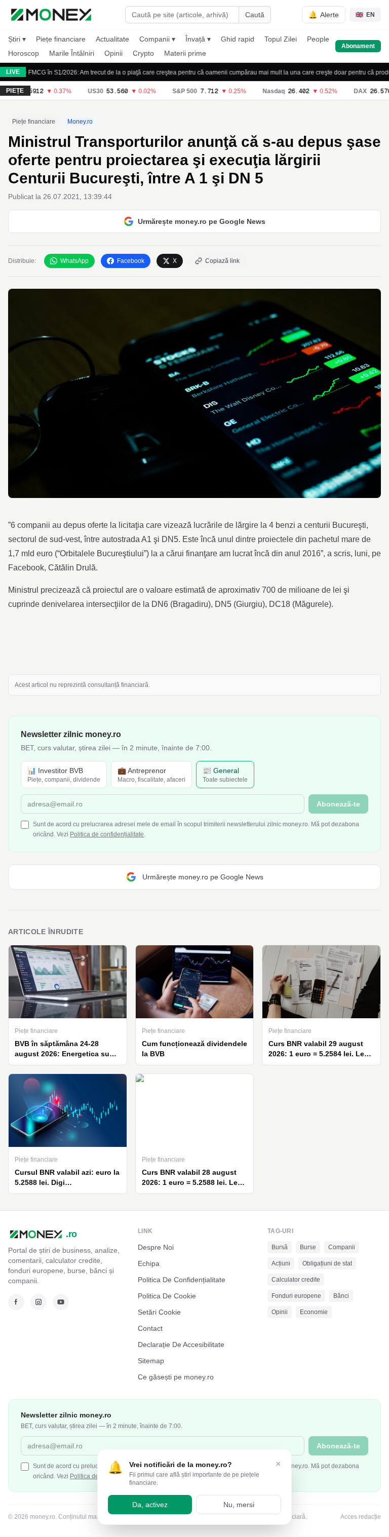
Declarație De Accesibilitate (181, 1344)
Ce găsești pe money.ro (176, 1377)
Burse (308, 1247)
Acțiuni (280, 1263)
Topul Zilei (280, 39)
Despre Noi (156, 1247)
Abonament (358, 46)
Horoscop (23, 53)
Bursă (279, 1247)
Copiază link (222, 260)
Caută (254, 15)
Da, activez (150, 1505)
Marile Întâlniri (71, 53)
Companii (341, 1247)
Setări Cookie (159, 1312)
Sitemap (151, 1361)
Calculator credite (295, 1279)
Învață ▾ (198, 39)
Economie (314, 1312)
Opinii (113, 53)
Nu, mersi (238, 1505)
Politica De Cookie (167, 1296)
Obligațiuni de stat (327, 1263)
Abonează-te (338, 804)
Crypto (143, 53)
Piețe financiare (61, 39)
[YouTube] (61, 1302)
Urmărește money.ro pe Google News (201, 221)
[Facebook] (16, 1302)
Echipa (149, 1263)
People (318, 39)
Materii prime (185, 53)
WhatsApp (74, 260)
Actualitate (112, 39)
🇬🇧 (365, 14)
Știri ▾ (17, 39)
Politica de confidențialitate (107, 834)
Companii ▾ (157, 39)
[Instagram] (38, 1302)
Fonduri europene (296, 1295)
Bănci (341, 1295)
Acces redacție (360, 1516)
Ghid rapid (237, 39)
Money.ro (80, 121)
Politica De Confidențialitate (181, 1280)
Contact (150, 1328)
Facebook (130, 260)
